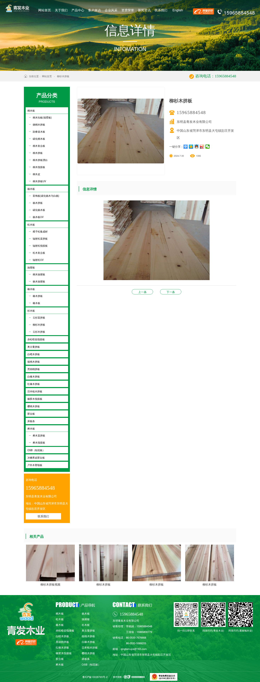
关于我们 (61, 10)
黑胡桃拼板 (62, 642)
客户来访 (94, 10)
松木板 (60, 619)
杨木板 (86, 613)
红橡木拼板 (62, 647)
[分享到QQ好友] (196, 146)
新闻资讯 (144, 10)
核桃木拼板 (88, 636)
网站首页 (44, 10)
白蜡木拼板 (62, 636)
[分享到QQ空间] (191, 146)
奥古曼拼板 (88, 630)
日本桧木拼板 (90, 647)
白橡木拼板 (88, 642)
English (177, 10)
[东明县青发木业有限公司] (17, 6)
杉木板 (86, 625)
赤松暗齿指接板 (65, 630)
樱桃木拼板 (88, 653)
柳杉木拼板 (63, 76)
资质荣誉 (127, 10)
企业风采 (111, 10)
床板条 (86, 659)
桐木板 (60, 613)
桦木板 (60, 664)
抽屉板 (86, 619)
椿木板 (60, 625)
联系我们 (161, 10)
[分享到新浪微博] (202, 146)
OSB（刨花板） (91, 664)
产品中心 (77, 10)
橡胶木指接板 (64, 653)
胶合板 (170, 292)
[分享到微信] (207, 146)
